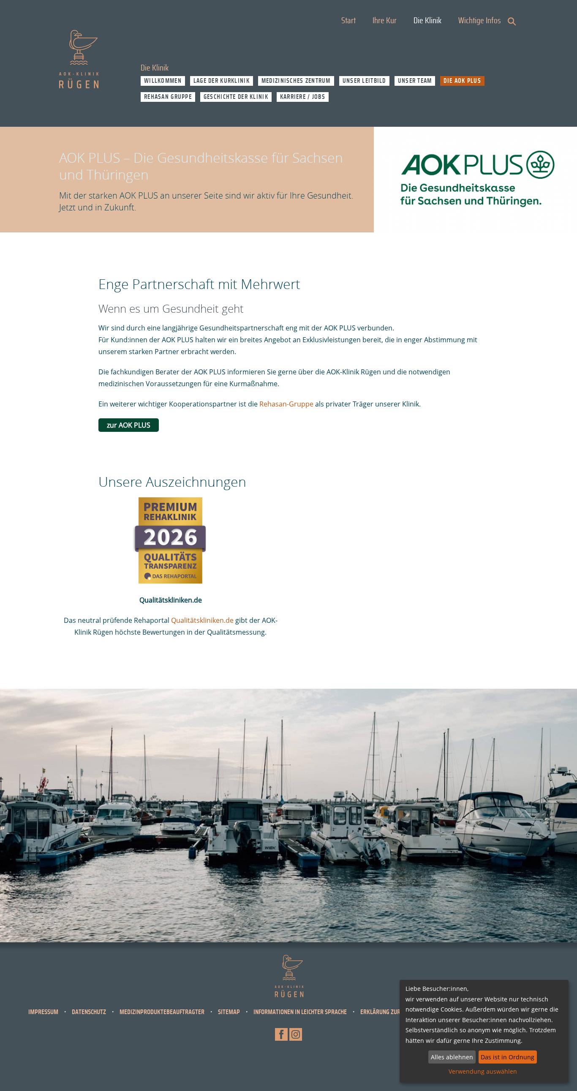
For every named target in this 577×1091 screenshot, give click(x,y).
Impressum (43, 1012)
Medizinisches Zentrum (296, 81)
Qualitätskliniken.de (202, 620)
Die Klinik (427, 20)
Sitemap (229, 1012)
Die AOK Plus (462, 81)
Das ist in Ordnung (507, 1057)
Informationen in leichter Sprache (300, 1012)
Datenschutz (89, 1012)
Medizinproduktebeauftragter (162, 1012)
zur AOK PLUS (128, 425)
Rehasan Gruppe (168, 97)
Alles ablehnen (452, 1057)
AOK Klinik (78, 59)
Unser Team (415, 81)
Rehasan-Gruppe (286, 404)
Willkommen (163, 81)
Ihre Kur (385, 20)
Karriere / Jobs (302, 97)
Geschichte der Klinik (236, 97)
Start (348, 20)
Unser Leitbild (364, 81)
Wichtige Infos (479, 20)
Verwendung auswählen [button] (483, 1071)
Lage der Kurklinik (221, 81)
